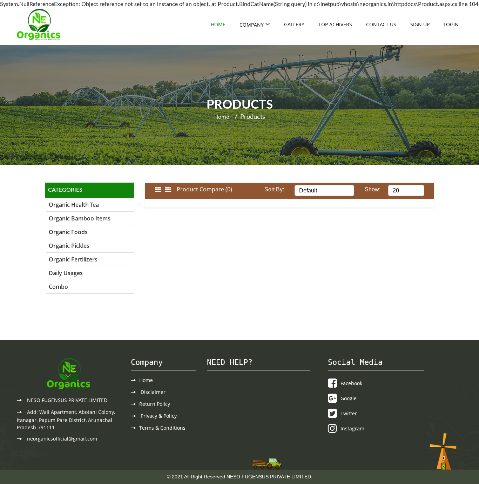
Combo (58, 287)
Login (451, 24)
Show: (372, 189)
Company (252, 24)
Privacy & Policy (158, 416)
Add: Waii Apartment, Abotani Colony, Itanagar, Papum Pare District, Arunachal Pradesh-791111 (66, 420)
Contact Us (381, 24)
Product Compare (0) (204, 189)
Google (348, 398)
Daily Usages (66, 273)
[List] (158, 189)
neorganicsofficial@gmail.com (62, 438)
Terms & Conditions (162, 427)
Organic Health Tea (74, 205)
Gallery (294, 24)
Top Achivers (335, 24)
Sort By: (274, 189)
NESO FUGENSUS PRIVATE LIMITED (67, 400)
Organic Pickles (69, 246)
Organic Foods (68, 232)
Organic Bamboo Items (79, 218)
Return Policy (154, 404)
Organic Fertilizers (73, 259)
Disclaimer (152, 392)
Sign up (420, 24)
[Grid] (168, 189)
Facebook (351, 383)
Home (218, 24)
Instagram (352, 428)
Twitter (348, 413)
